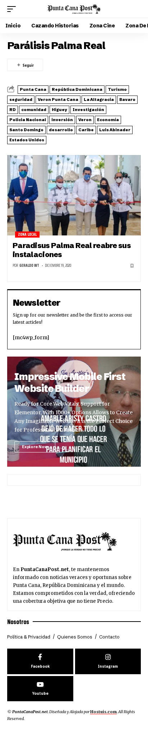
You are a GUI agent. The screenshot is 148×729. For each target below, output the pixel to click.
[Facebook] (40, 661)
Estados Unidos (26, 139)
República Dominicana (77, 89)
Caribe (86, 129)
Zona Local (27, 234)
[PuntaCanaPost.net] (74, 9)
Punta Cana (33, 89)
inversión (62, 119)
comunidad (33, 109)
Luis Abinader (114, 129)
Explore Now (35, 446)
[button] (13, 9)
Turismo (117, 89)
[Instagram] (108, 661)
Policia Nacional (27, 119)
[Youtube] (40, 689)
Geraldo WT (29, 265)
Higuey (59, 109)
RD (12, 109)
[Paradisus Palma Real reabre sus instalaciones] (74, 195)
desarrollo (61, 129)
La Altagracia (99, 99)
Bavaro (127, 99)
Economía (108, 119)
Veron (85, 119)
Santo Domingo (26, 129)
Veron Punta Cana (58, 99)
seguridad (20, 99)
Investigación (88, 109)
